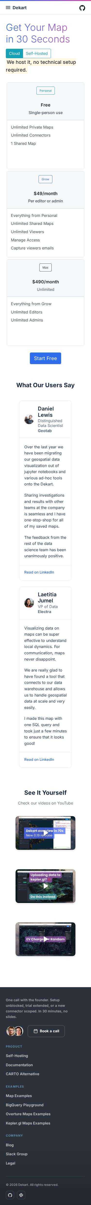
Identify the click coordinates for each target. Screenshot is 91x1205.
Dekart (20, 7)
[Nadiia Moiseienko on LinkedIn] (18, 1031)
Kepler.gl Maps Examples (28, 1123)
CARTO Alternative (22, 1074)
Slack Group (16, 1154)
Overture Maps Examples (28, 1114)
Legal (10, 1163)
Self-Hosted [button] (37, 53)
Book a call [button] (49, 1031)
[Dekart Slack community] (21, 1195)
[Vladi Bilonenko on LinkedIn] (11, 1031)
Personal (46, 90)
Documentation (19, 1065)
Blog (10, 1145)
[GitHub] (82, 8)
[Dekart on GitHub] (10, 1195)
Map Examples (19, 1095)
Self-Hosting (17, 1055)
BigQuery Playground (24, 1105)
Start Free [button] (45, 358)
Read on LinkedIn (39, 572)
